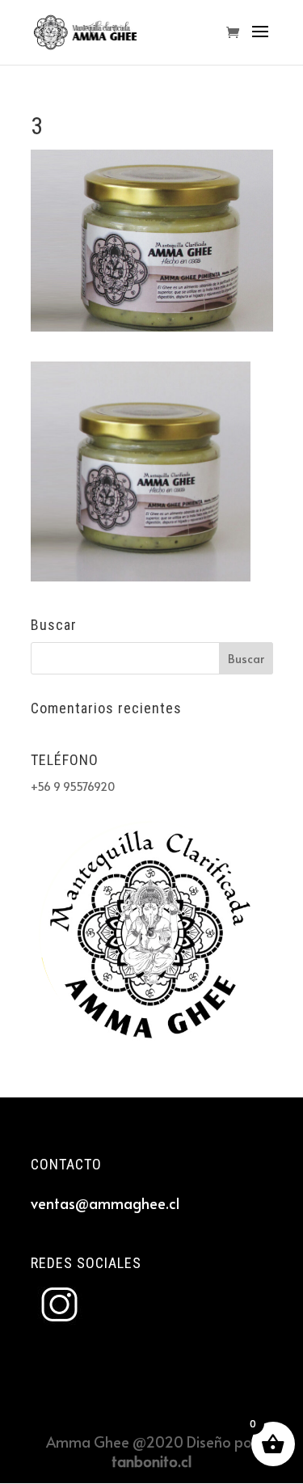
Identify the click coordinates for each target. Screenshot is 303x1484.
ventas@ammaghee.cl (105, 1203)
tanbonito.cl (151, 1461)
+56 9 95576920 (73, 786)
